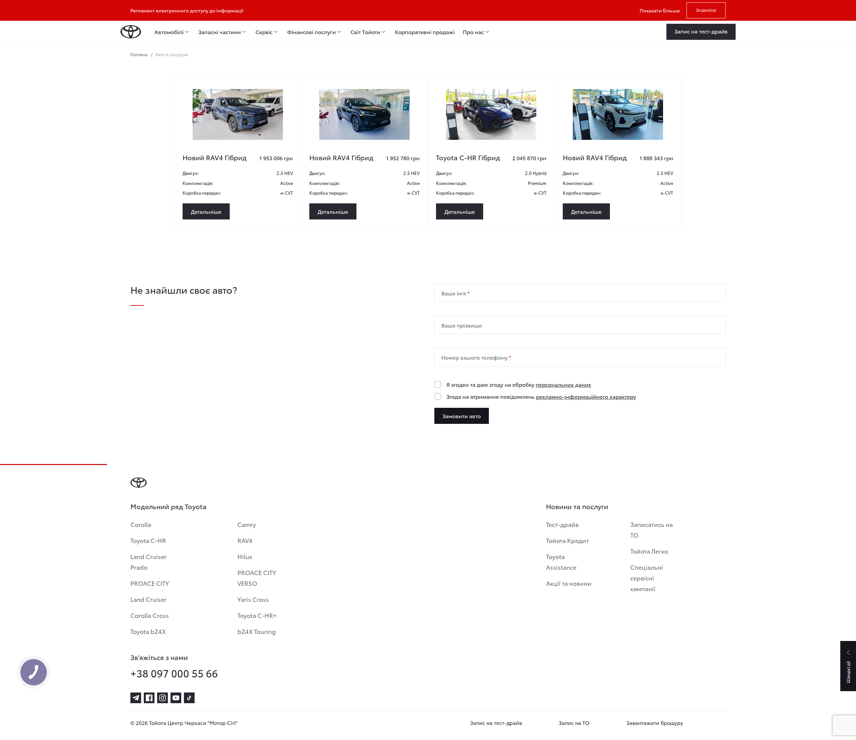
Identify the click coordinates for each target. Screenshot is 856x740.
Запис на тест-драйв (496, 722)
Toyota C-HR (148, 540)
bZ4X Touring (256, 631)
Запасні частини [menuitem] (219, 32)
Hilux (244, 556)
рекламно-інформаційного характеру (586, 396)
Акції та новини (569, 583)
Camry (246, 524)
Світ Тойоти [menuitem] (365, 32)
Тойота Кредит (567, 540)
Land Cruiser (148, 599)
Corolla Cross (149, 615)
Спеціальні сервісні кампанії (646, 577)
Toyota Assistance (561, 561)
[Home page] (130, 31)
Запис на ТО (574, 722)
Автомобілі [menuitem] (169, 32)
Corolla (140, 524)
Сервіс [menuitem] (264, 32)
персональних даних (563, 384)
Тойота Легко (649, 551)
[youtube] (176, 697)
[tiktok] (189, 697)
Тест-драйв (562, 524)
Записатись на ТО (651, 529)
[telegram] (135, 697)
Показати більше (660, 10)
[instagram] (162, 697)
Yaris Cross (253, 599)
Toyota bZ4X (148, 631)
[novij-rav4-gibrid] (238, 114)
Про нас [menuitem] (473, 32)
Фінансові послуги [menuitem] (311, 32)
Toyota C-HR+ (257, 615)
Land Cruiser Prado (148, 561)
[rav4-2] (618, 114)
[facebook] (149, 697)
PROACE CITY (149, 583)
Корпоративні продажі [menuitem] (425, 32)
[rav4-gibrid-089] (364, 114)
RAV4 (244, 540)
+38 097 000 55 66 (174, 673)
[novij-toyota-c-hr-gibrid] (491, 114)
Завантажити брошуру (654, 722)
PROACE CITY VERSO (256, 577)
